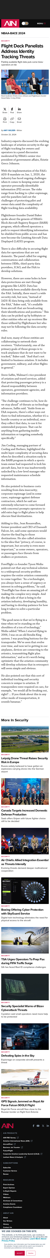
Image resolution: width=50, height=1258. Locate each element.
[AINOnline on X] (43, 1126)
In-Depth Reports (9, 1191)
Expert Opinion (9, 1188)
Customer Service (10, 1171)
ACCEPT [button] (20, 1253)
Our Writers (7, 1221)
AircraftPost (8, 1144)
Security (5, 41)
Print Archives (8, 1185)
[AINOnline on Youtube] (38, 1126)
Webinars (6, 1198)
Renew (5, 1174)
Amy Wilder (9, 130)
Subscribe (7, 1168)
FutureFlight (8, 1151)
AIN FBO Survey (9, 1138)
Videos (6, 1194)
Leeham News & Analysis (13, 1157)
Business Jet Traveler (11, 1147)
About (5, 1218)
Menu (40, 23)
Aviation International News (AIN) (16, 1141)
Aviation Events (9, 1204)
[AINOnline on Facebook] (33, 1126)
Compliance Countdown (12, 1207)
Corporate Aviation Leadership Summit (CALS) (21, 1154)
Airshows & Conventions (12, 1201)
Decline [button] (30, 1253)
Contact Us (7, 1227)
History (6, 1224)
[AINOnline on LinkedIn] (48, 1126)
